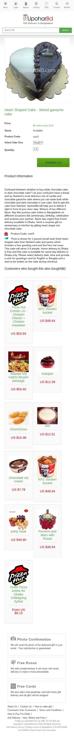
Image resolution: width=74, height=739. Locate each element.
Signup (26, 7)
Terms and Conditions (50, 710)
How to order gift (43, 706)
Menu (5, 7)
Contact (57, 7)
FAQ (46, 7)
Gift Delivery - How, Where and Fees (26, 717)
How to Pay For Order (19, 714)
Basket (67, 7)
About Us (12, 706)
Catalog (36, 7)
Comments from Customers (22, 710)
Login (15, 7)
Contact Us (53, 162)
